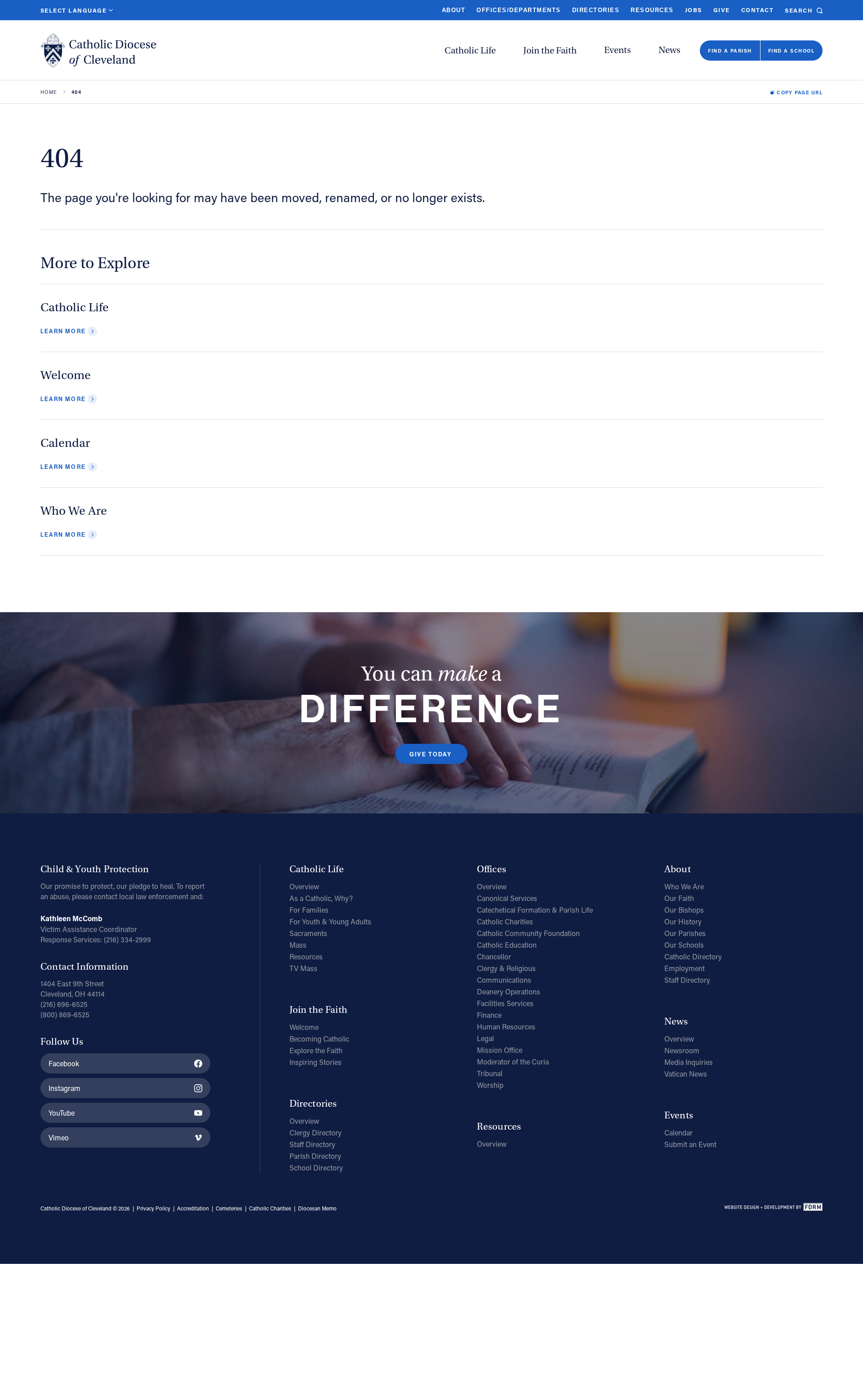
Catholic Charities (505, 921)
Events (617, 50)
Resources (652, 10)
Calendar (678, 1132)
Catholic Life (470, 50)
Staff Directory (312, 1144)
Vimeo (59, 1137)
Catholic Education (507, 944)
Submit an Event (690, 1144)
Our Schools (684, 944)
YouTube (62, 1112)
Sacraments (308, 933)
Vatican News (685, 1073)
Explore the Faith (316, 1050)
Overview (304, 886)
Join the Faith (550, 50)
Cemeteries (229, 1208)
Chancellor (494, 956)
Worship (490, 1085)
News (669, 50)
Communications (504, 980)
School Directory (316, 1167)
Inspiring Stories (315, 1062)
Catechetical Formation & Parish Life (535, 909)
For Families (309, 909)
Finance (489, 1015)
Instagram (64, 1088)
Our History (683, 921)
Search (799, 10)
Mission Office (499, 1050)
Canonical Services (507, 898)
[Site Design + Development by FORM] (773, 1208)
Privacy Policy (153, 1208)
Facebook (64, 1063)
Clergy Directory (315, 1132)
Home (48, 92)
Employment (684, 968)
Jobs (693, 9)
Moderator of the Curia (513, 1061)
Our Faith (679, 898)
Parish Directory (315, 1156)
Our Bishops (684, 909)
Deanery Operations (508, 991)
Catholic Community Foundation (528, 933)
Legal (485, 1038)
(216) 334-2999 (127, 939)
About (453, 10)
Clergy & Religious (506, 968)
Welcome (304, 1027)
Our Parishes (685, 933)
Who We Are (684, 886)
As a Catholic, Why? (321, 898)
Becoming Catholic (319, 1038)
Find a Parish (730, 50)
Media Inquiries (688, 1062)
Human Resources (506, 1026)
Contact (757, 9)
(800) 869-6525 (64, 1014)
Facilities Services (505, 1003)
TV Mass (303, 968)
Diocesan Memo (317, 1208)
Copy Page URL (800, 92)
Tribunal (490, 1073)
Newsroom (681, 1050)
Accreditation (193, 1208)
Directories (595, 10)
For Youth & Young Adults (330, 921)
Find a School (791, 50)
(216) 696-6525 (64, 1004)
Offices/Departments (518, 10)
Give (721, 9)
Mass (298, 944)
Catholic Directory (693, 956)
